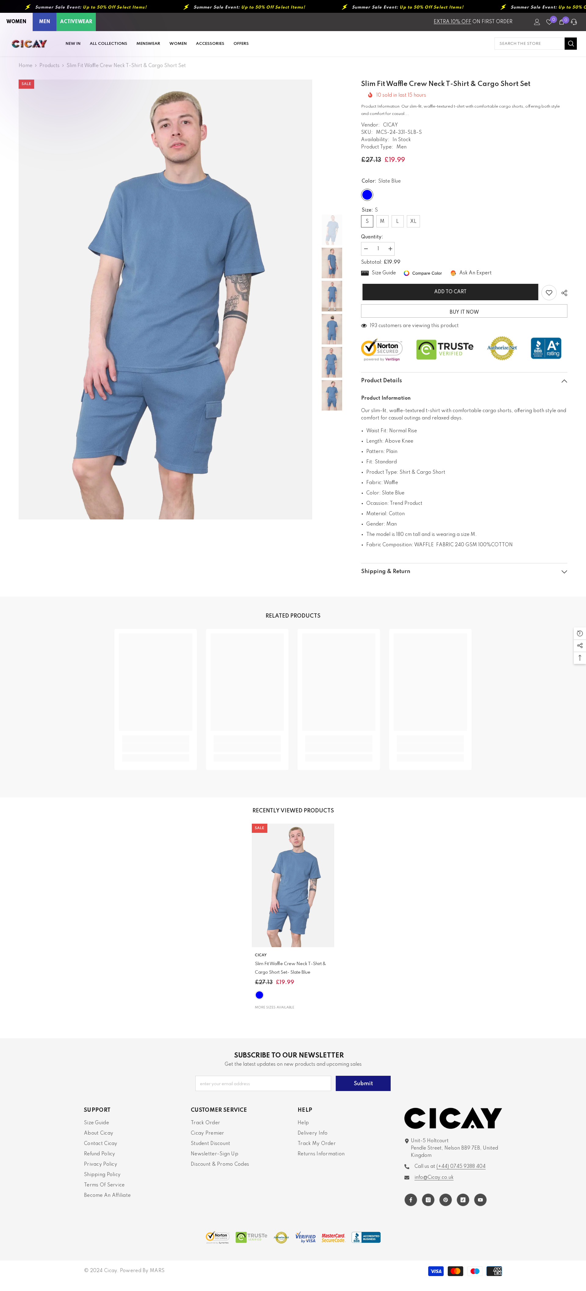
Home (25, 65)
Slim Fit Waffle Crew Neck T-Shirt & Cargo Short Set (290, 968)
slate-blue (259, 995)
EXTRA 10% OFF (452, 22)
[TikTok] (463, 1199)
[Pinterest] (445, 1199)
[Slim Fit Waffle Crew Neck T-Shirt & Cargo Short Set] (293, 885)
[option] (165, 299)
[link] (155, 747)
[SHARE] (562, 293)
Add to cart (449, 292)
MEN (44, 22)
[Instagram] (428, 1199)
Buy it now (464, 312)
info (434, 1177)
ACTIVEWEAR (76, 22)
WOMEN (16, 22)
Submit (363, 1083)
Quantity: (372, 237)
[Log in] (537, 22)
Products (49, 65)
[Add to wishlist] (549, 292)
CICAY (390, 125)
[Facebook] (410, 1199)
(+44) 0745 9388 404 (461, 1166)
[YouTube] (480, 1199)
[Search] (535, 43)
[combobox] (529, 43)
